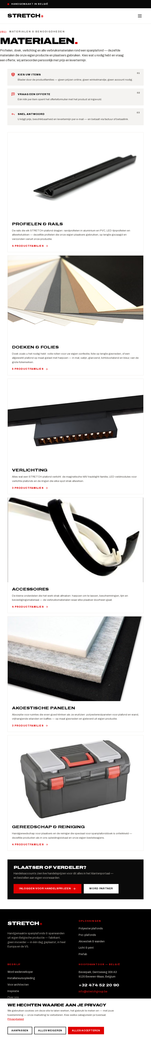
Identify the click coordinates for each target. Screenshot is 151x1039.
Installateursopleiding (21, 978)
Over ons (13, 997)
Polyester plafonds (91, 928)
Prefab (83, 954)
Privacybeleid (15, 1019)
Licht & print (86, 947)
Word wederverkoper (20, 971)
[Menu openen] (140, 16)
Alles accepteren (86, 1030)
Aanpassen (19, 1030)
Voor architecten (18, 984)
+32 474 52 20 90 (99, 985)
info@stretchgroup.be (93, 991)
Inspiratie (13, 991)
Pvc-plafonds (87, 935)
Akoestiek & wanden (92, 941)
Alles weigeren (50, 1030)
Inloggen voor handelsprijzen (45, 888)
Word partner (101, 888)
